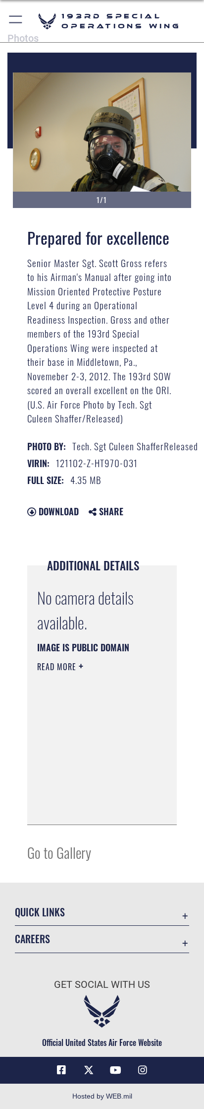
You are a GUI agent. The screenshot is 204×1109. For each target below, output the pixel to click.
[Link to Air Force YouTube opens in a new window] (115, 1070)
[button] (16, 21)
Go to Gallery (59, 852)
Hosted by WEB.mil (102, 1096)
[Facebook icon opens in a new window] (61, 1070)
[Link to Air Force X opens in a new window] (88, 1070)
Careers (32, 939)
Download (57, 511)
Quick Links (40, 912)
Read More (58, 667)
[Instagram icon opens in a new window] (142, 1070)
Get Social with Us (102, 984)
